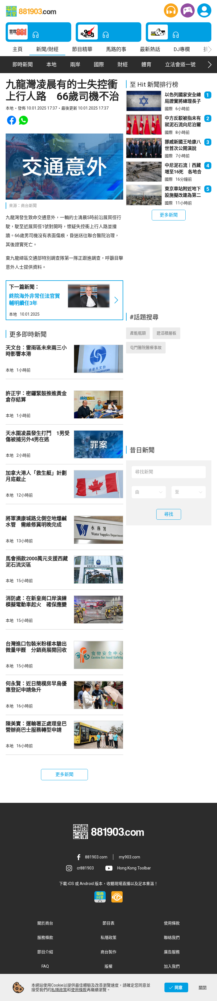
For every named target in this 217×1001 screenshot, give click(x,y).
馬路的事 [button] (116, 49)
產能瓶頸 (138, 333)
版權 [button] (108, 966)
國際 (169, 108)
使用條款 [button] (172, 923)
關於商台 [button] (45, 923)
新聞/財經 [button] (47, 49)
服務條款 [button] (45, 937)
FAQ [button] (45, 966)
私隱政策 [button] (108, 937)
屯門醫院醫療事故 (146, 347)
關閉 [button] (203, 987)
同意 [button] (179, 987)
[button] (171, 10)
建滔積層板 (166, 333)
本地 (13, 314)
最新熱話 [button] (150, 49)
